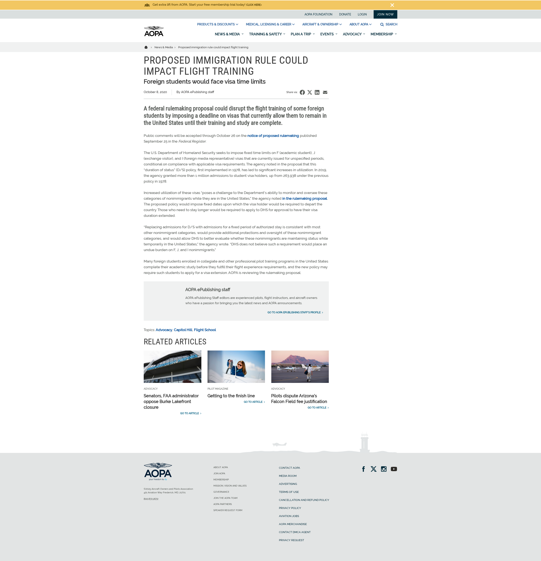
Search (391, 24)
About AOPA (359, 24)
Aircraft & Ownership (320, 24)
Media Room (287, 475)
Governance (221, 492)
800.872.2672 (151, 499)
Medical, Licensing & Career (268, 24)
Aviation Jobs (289, 516)
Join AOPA (219, 473)
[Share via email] (325, 92)
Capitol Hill (183, 330)
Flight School (205, 330)
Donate (345, 14)
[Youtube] (394, 469)
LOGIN (362, 14)
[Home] (149, 47)
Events (327, 34)
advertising (288, 483)
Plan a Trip (301, 34)
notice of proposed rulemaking (273, 135)
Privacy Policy (290, 508)
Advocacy (352, 34)
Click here (253, 4)
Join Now (385, 14)
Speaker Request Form (227, 510)
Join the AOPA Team (225, 498)
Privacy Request (291, 540)
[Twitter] (375, 469)
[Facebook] (365, 469)
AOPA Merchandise (293, 524)
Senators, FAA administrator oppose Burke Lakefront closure (171, 401)
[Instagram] (385, 469)
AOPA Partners (222, 504)
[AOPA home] (154, 35)
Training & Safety (265, 34)
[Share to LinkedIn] (317, 92)
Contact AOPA (289, 467)
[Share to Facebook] (302, 92)
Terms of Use (289, 492)
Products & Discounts (216, 24)
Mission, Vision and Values (230, 485)
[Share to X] (309, 92)
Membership (382, 34)
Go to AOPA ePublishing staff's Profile (294, 312)
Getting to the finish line (231, 395)
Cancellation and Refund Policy (304, 500)
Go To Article (189, 413)
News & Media (228, 34)
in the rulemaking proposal (304, 198)
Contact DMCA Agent (295, 532)
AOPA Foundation (318, 14)
